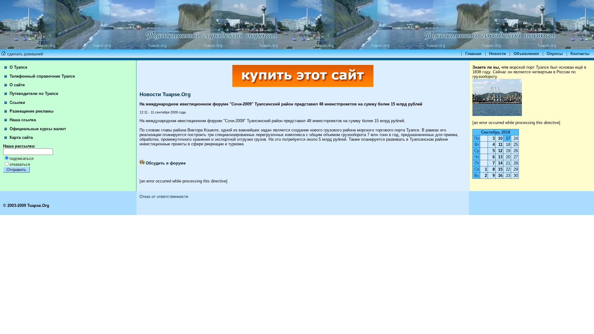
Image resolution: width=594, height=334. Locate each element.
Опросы (555, 53)
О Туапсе (17, 67)
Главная (473, 53)
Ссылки (16, 102)
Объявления (526, 53)
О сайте (16, 85)
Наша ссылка (22, 120)
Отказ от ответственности (164, 196)
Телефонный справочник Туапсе (41, 76)
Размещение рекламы (31, 111)
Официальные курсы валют (37, 128)
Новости (497, 53)
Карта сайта (20, 137)
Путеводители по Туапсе (33, 93)
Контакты (579, 53)
